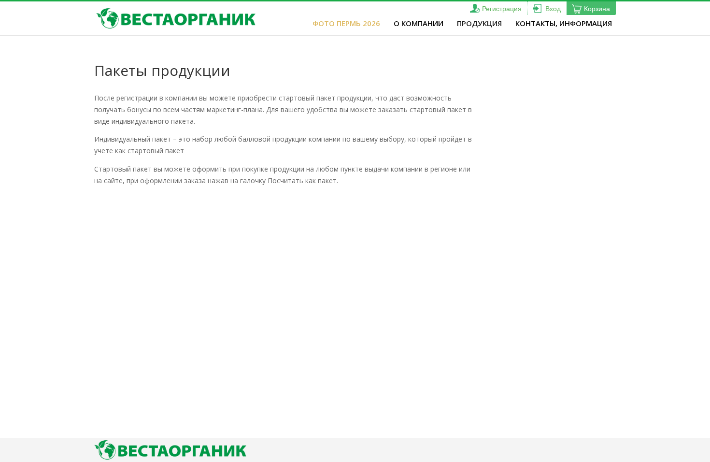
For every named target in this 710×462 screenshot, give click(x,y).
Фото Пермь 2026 (346, 23)
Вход (553, 9)
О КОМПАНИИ (418, 23)
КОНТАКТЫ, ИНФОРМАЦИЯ (563, 23)
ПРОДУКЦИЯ (479, 23)
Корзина (597, 9)
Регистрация (502, 9)
